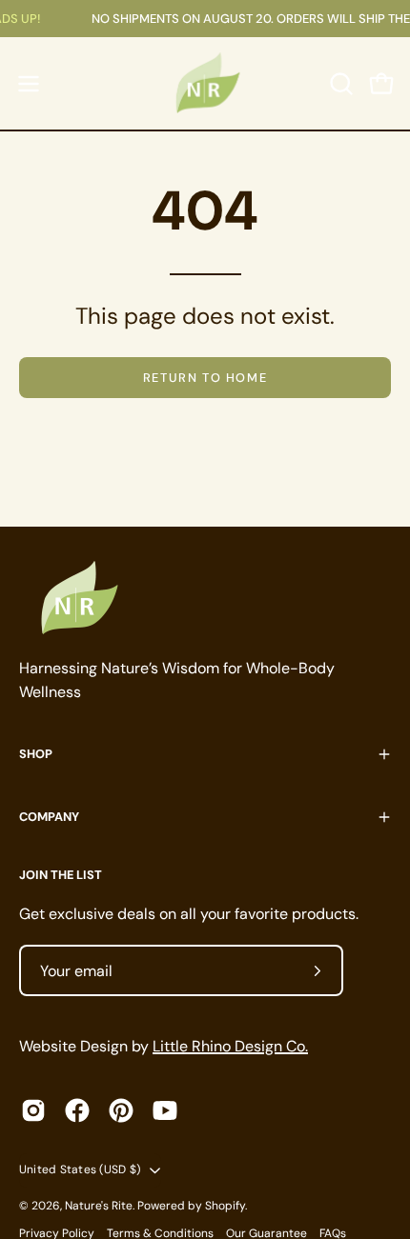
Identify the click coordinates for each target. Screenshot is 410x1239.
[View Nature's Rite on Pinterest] (121, 1110)
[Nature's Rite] (205, 83)
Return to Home (205, 378)
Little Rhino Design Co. (230, 1046)
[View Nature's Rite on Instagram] (33, 1110)
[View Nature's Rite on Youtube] (165, 1110)
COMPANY (49, 817)
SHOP (35, 754)
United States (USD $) (79, 1169)
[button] (339, 83)
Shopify (225, 1205)
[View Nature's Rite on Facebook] (77, 1110)
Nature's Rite (99, 1205)
